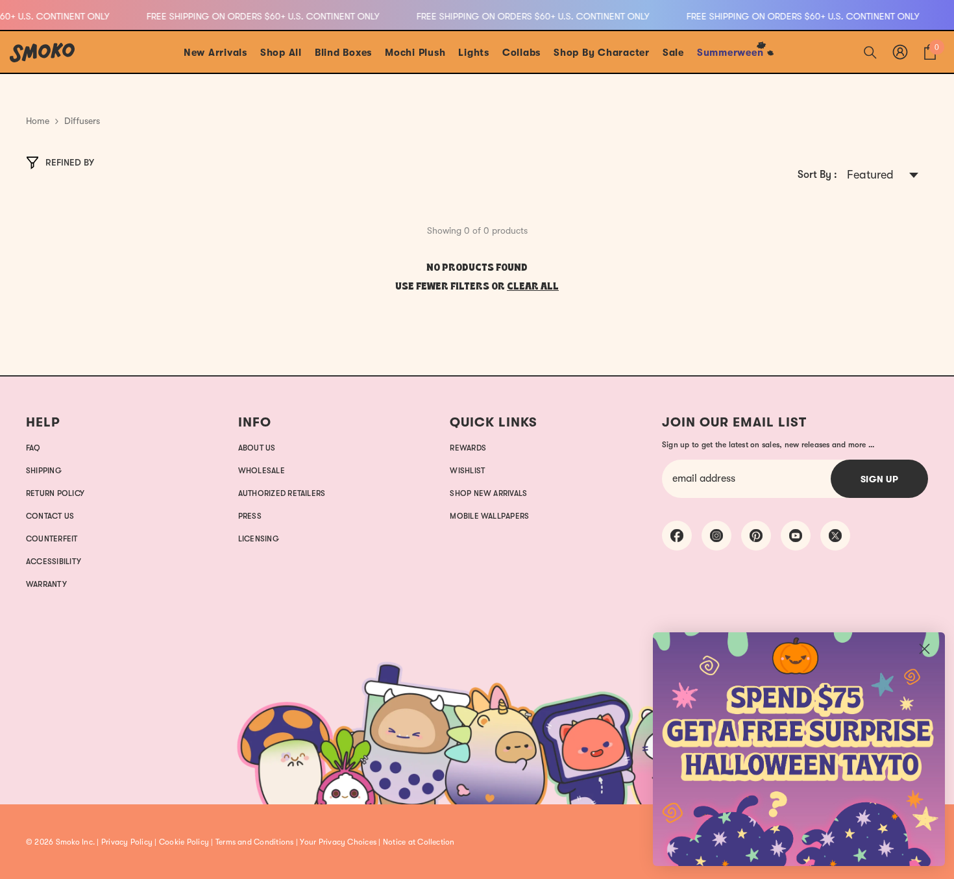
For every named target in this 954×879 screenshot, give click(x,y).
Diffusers (82, 121)
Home (37, 121)
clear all (533, 287)
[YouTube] (796, 536)
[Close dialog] (924, 649)
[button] (882, 175)
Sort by (816, 174)
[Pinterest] (756, 536)
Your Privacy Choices (338, 842)
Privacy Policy (127, 842)
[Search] (870, 51)
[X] (835, 536)
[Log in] (900, 52)
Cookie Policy (184, 842)
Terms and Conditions (254, 842)
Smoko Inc (74, 842)
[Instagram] (716, 536)
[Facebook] (677, 536)
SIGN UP (880, 479)
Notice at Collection (419, 842)
